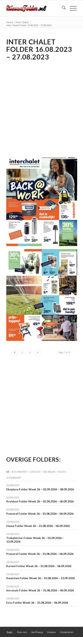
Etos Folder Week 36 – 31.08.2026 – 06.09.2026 (37, 602)
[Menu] (71, 8)
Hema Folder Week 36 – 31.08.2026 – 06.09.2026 (38, 526)
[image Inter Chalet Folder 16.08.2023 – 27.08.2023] (43, 201)
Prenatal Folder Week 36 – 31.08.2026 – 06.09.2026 (40, 513)
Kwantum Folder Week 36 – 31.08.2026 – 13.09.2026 (40, 578)
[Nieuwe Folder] (34, 8)
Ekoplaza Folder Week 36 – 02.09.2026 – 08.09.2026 (40, 489)
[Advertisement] (41, 104)
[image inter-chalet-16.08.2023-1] (43, 296)
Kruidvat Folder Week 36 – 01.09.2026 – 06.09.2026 (40, 501)
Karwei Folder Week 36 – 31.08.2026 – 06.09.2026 (38, 566)
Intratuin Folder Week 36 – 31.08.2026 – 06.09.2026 (40, 590)
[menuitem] (62, 8)
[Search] (62, 8)
